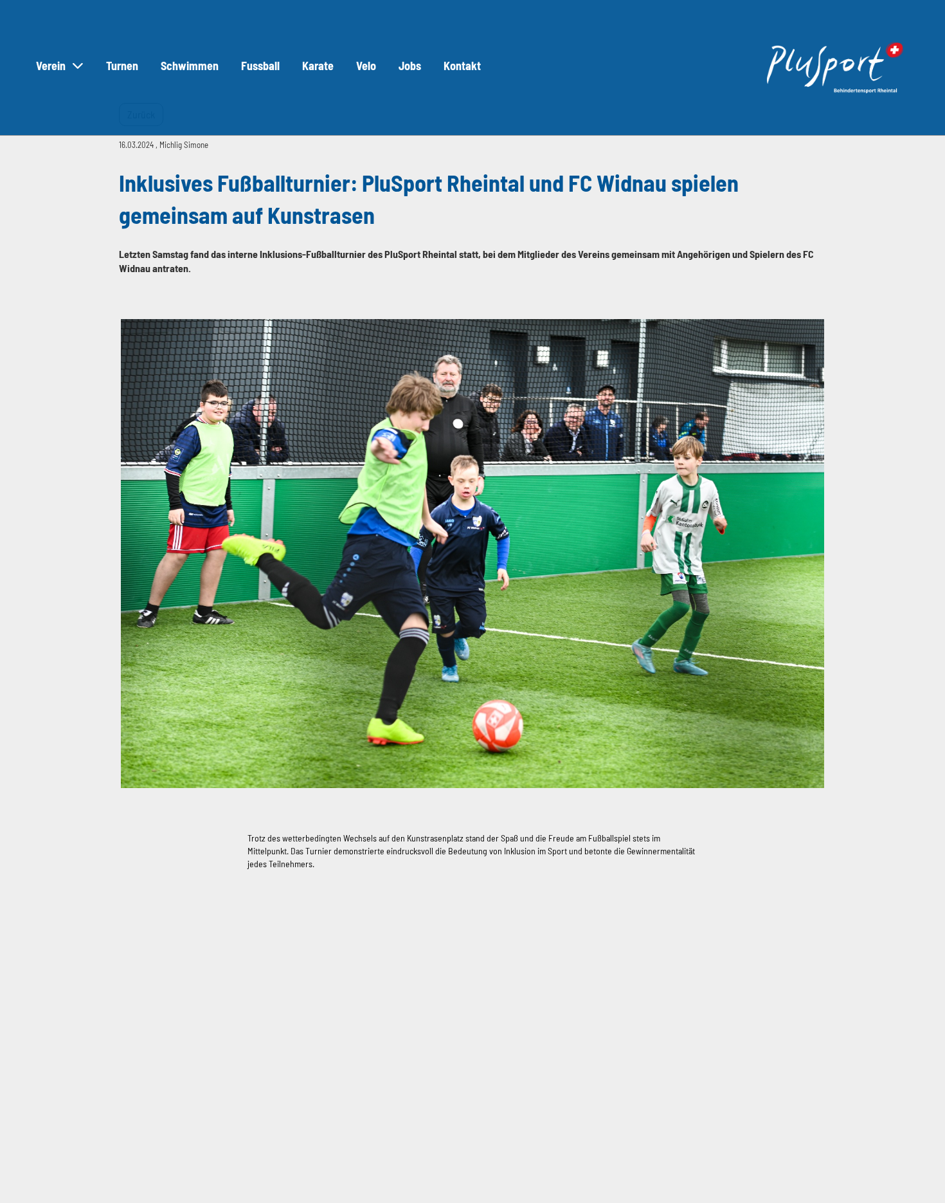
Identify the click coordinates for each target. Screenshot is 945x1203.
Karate (318, 66)
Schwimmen (190, 66)
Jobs (410, 66)
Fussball (260, 66)
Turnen (122, 66)
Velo (366, 66)
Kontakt (462, 66)
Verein (51, 66)
